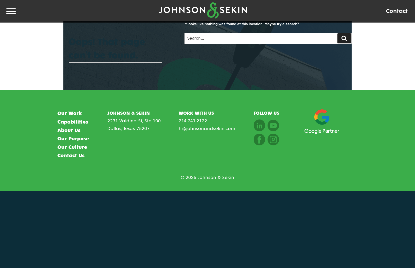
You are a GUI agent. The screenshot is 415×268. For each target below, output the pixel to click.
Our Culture (72, 147)
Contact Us (71, 155)
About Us (68, 130)
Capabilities (72, 122)
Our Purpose (73, 139)
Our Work (69, 113)
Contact (397, 11)
